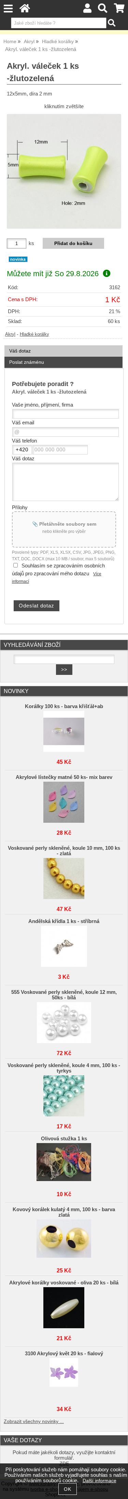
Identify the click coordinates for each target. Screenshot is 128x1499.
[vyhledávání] (103, 10)
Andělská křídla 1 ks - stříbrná (63, 921)
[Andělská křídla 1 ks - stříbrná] (64, 946)
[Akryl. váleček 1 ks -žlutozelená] (64, 171)
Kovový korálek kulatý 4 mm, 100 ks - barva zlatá (64, 1212)
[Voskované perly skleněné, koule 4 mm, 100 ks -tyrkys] (64, 1096)
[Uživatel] (87, 10)
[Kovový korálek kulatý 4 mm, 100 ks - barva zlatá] (64, 1240)
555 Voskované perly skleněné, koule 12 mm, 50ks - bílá (64, 994)
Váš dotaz (20, 351)
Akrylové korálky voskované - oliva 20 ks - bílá (63, 1282)
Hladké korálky (34, 334)
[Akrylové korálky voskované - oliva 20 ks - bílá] (64, 1307)
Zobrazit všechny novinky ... (34, 1421)
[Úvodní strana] (24, 10)
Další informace (99, 1480)
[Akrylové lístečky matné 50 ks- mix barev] (64, 802)
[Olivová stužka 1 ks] (64, 1163)
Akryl (10, 334)
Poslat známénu (26, 362)
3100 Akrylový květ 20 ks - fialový (64, 1353)
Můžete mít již (53, 273)
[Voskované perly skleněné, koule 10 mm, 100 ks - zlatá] (64, 878)
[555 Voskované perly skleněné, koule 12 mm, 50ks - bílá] (64, 1022)
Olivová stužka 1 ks (64, 1138)
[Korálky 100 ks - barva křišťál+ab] (64, 731)
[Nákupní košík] (119, 10)
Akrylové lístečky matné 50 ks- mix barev (64, 777)
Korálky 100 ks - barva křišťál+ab (64, 706)
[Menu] (8, 8)
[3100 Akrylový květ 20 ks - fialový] (64, 1378)
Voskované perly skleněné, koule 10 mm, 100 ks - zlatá (64, 850)
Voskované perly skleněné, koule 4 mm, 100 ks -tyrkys (64, 1068)
